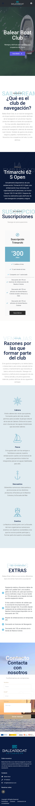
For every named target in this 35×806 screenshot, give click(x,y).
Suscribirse (4, 801)
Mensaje (6, 701)
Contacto (12, 801)
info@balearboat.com (10, 783)
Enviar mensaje (17, 717)
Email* (5, 692)
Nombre (6, 682)
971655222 (7, 779)
